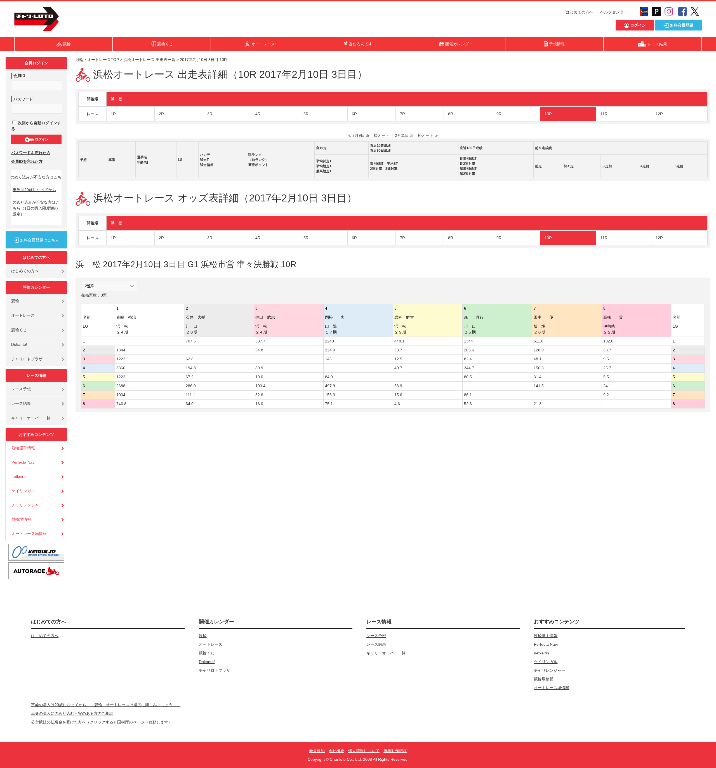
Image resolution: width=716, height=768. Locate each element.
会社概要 (336, 750)
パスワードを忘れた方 (30, 153)
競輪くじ (19, 330)
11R (603, 114)
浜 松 (117, 99)
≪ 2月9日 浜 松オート (368, 135)
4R (257, 114)
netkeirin (19, 476)
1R (113, 114)
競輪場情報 (21, 519)
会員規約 (317, 750)
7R (402, 114)
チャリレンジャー (27, 505)
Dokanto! (19, 344)
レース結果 (21, 403)
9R (498, 114)
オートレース (23, 315)
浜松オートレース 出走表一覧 (149, 59)
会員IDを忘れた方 (27, 161)
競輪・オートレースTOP (97, 59)
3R (209, 114)
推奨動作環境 (395, 750)
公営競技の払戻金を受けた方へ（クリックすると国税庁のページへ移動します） (101, 722)
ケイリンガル (23, 490)
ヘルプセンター (614, 12)
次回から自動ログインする (36, 126)
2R (161, 114)
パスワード (23, 99)
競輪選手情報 (23, 448)
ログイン (41, 139)
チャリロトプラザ (27, 359)
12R (659, 114)
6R (354, 114)
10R (548, 114)
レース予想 (21, 389)
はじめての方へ (579, 12)
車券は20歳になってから (34, 189)
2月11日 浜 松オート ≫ (417, 135)
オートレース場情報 (29, 533)
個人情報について (364, 750)
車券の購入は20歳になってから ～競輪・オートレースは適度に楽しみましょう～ (105, 705)
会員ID (19, 75)
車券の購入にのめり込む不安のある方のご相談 (72, 713)
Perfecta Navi (23, 462)
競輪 (15, 301)
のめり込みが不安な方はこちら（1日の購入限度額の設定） (36, 208)
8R (450, 114)
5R (305, 114)
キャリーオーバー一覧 (30, 418)
